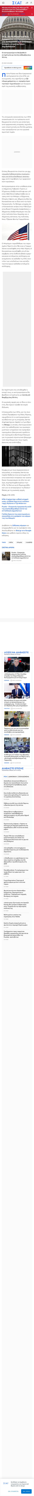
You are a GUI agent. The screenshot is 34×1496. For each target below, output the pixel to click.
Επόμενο (32, 14)
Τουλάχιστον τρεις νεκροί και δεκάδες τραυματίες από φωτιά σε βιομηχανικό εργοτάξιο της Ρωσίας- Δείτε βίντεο (16, 934)
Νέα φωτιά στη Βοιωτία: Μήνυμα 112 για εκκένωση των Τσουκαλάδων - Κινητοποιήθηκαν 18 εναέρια (15, 9)
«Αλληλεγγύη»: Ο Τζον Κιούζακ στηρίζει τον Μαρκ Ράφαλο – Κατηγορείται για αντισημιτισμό (15, 675)
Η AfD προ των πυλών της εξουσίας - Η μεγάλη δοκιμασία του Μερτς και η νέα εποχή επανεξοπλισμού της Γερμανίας (17, 757)
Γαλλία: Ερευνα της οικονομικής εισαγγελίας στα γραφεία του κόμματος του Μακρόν (16, 516)
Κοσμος (6, 680)
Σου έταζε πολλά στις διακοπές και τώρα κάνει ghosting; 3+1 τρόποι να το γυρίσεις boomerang (16, 795)
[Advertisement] (17, 637)
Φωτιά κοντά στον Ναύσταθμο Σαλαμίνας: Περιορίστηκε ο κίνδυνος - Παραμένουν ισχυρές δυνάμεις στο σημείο (15, 893)
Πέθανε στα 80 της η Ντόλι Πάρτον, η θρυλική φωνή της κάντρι (16, 804)
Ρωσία (20, 542)
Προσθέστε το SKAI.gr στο (17, 67)
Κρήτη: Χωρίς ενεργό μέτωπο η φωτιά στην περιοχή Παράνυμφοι (15, 924)
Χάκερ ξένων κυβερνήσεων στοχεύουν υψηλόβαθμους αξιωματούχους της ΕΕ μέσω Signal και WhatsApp (16, 814)
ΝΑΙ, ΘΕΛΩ (26, 1491)
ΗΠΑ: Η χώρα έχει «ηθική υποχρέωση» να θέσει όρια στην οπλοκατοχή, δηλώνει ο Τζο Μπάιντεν (15, 501)
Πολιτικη (7, 708)
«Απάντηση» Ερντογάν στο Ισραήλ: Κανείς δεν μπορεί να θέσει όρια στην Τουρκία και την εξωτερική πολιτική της (16, 905)
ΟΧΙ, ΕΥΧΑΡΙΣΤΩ (13, 1491)
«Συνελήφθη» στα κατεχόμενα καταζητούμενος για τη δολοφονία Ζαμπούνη (16, 849)
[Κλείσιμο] (32, 8)
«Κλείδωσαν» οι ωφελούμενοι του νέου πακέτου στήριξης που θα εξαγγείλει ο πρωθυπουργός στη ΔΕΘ (16, 861)
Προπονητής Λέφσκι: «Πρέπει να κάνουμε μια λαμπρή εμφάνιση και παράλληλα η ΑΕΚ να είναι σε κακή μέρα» (16, 826)
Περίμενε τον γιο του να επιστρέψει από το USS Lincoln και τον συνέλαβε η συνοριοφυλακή (16, 730)
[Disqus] (17, 592)
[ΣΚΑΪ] (17, 3)
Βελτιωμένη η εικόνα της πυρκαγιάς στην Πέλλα (12, 915)
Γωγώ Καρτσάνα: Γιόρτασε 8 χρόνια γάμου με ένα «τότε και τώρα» (14, 882)
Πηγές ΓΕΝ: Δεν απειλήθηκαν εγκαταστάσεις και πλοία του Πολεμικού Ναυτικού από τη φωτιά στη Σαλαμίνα (16, 838)
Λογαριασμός (31, 3)
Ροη (5, 776)
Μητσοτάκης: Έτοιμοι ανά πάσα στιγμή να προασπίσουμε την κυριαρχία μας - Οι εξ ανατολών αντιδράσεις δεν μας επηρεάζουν (16, 703)
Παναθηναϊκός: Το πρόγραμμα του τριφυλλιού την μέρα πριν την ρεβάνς (16, 872)
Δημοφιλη (12, 776)
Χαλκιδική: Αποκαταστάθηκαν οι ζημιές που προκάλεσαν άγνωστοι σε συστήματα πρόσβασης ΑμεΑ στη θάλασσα (16, 783)
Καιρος (26, 3)
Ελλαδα (4, 14)
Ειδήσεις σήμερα (19, 525)
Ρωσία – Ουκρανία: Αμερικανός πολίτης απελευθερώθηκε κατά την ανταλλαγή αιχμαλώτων (17, 509)
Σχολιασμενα (23, 776)
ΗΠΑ (11, 542)
